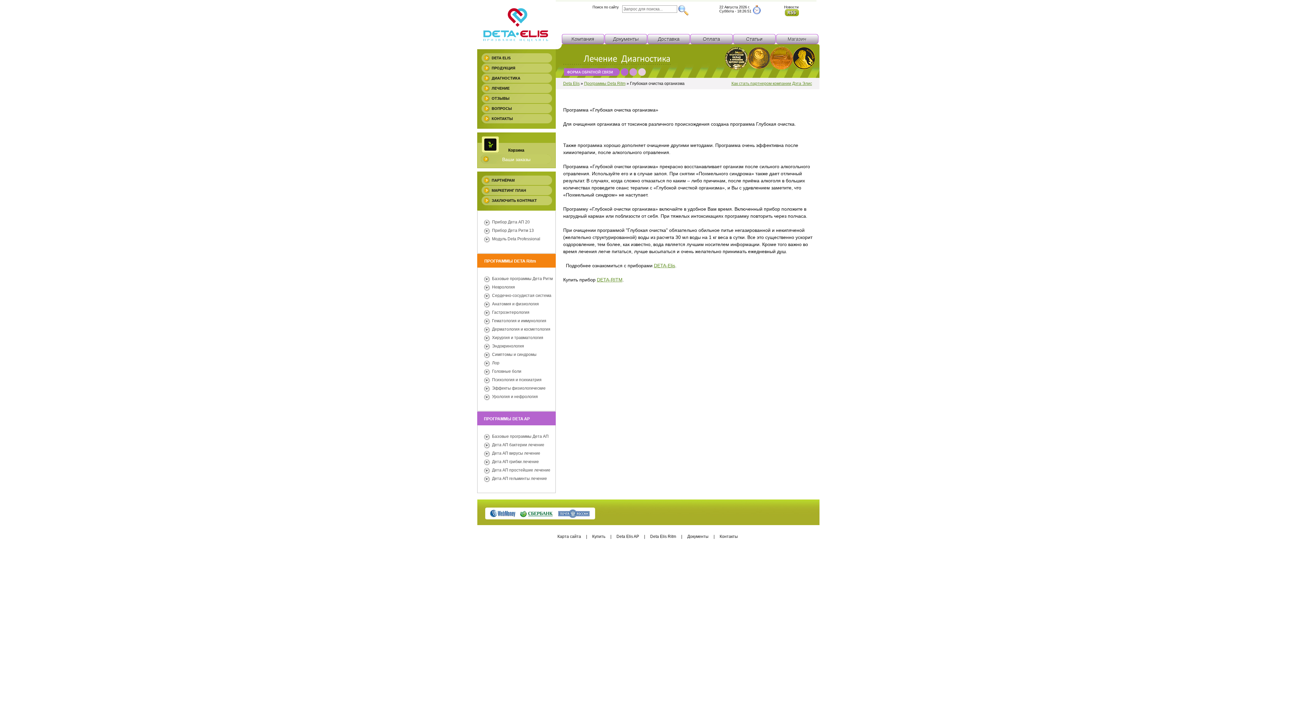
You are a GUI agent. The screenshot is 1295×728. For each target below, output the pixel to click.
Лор (495, 363)
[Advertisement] (647, 575)
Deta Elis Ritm (663, 536)
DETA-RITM (610, 279)
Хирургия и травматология (517, 337)
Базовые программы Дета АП (520, 436)
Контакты (502, 119)
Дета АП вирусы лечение (516, 453)
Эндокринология (508, 346)
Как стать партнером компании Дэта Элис (771, 83)
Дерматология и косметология (521, 329)
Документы (698, 536)
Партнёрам (503, 180)
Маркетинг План (509, 190)
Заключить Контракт (514, 201)
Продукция (503, 68)
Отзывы (501, 98)
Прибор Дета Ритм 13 (513, 230)
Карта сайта (569, 536)
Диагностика (506, 78)
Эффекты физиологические (519, 388)
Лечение (501, 88)
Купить (598, 536)
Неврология (503, 287)
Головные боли (506, 371)
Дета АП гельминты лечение (519, 478)
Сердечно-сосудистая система (521, 295)
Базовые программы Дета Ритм (522, 278)
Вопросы (502, 109)
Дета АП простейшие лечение (521, 470)
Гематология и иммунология (519, 320)
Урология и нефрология (515, 396)
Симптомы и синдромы (514, 354)
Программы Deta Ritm (605, 83)
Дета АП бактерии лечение (518, 445)
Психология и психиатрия (517, 379)
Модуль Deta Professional (516, 239)
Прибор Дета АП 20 (511, 222)
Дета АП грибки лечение (515, 461)
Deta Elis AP (627, 536)
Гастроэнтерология (510, 312)
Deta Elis (501, 58)
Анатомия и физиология (515, 304)
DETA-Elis (664, 265)
